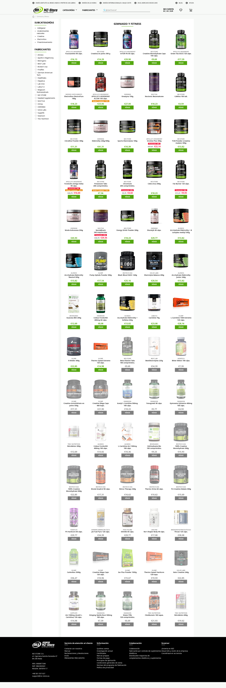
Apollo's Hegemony (46, 58)
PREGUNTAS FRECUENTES (74, 658)
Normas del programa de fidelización (111, 665)
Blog (181, 3)
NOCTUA (41, 101)
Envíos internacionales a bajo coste (117, 3)
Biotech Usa (42, 67)
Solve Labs (42, 110)
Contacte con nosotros (73, 648)
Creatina (40, 36)
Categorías (69, 10)
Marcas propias (103, 656)
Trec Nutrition (43, 119)
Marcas (67, 651)
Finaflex (41, 70)
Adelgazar (41, 28)
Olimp (40, 104)
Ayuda (191, 3)
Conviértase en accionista (172, 653)
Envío (66, 656)
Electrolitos (41, 39)
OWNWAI (41, 107)
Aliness (40, 55)
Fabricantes (88, 10)
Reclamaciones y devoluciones (76, 653)
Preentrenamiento (44, 42)
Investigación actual (105, 651)
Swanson (41, 116)
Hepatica (41, 81)
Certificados (101, 653)
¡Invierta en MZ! (168, 648)
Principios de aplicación (106, 660)
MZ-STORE (42, 95)
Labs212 (41, 87)
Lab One (41, 84)
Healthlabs (42, 78)
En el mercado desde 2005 (147, 3)
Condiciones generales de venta (109, 663)
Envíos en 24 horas (89, 3)
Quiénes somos (103, 648)
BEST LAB (41, 64)
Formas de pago (103, 658)
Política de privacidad (105, 667)
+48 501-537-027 (38, 673)
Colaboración (134, 648)
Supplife (41, 113)
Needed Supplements (46, 98)
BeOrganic (42, 61)
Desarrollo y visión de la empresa (175, 651)
